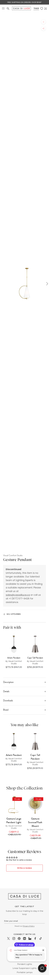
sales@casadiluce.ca (18, 594)
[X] (8, 938)
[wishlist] (41, 8)
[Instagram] (13, 938)
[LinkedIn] (24, 938)
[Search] (8, 8)
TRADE (36, 8)
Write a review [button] (24, 867)
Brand (5, 710)
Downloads (8, 700)
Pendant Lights (24, 964)
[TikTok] (40, 938)
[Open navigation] (3, 8)
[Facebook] (35, 938)
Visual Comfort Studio (13, 555)
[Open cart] (45, 8)
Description (8, 682)
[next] (47, 284)
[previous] (2, 284)
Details (6, 691)
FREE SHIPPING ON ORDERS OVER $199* (24, 2)
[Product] (13, 805)
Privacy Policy (28, 926)
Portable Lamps (24, 972)
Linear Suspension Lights (24, 968)
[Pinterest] (19, 938)
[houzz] (29, 938)
